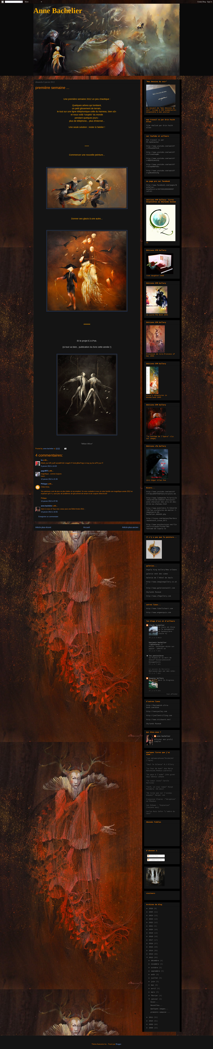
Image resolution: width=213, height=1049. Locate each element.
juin (153, 982)
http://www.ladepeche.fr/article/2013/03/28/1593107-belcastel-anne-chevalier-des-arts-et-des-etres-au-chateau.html (161, 501)
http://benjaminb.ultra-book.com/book (157, 706)
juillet (155, 978)
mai (153, 985)
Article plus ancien (130, 527)
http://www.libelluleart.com (159, 609)
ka (42, 460)
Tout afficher (172, 694)
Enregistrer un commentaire (48, 517)
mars (153, 992)
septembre (156, 971)
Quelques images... (159, 1009)
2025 (151, 912)
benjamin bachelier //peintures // (158, 644)
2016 (151, 944)
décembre (155, 961)
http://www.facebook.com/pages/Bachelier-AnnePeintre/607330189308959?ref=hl (161, 188)
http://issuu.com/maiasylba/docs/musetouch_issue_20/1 (161, 519)
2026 (151, 909)
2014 (151, 951)
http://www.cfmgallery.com (158, 596)
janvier (155, 999)
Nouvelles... (156, 1005)
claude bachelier (157, 625)
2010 (151, 1021)
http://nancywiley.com (156, 711)
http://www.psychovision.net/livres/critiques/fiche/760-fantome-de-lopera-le (161, 527)
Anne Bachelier (57, 11)
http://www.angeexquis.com (158, 612)
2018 (151, 936)
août (153, 975)
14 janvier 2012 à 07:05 (49, 501)
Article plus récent (43, 527)
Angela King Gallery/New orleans (161, 570)
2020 (151, 930)
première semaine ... (160, 1012)
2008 (151, 1028)
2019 (151, 933)
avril (154, 989)
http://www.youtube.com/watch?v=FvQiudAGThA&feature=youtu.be (161, 493)
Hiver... (154, 1002)
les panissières (156, 656)
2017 (151, 940)
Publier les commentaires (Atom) (92, 534)
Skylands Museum (153, 592)
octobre (155, 968)
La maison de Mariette (159, 669)
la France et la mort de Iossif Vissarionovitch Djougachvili (160, 660)
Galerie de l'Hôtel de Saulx (159, 578)
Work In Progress (166, 680)
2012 (151, 957)
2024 (151, 916)
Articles (153, 856)
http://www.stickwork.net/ (158, 720)
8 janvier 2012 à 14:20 (49, 466)
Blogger (118, 1044)
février (155, 996)
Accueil (86, 527)
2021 (151, 926)
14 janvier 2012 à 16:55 (49, 512)
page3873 (44, 471)
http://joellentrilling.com (159, 715)
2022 (151, 922)
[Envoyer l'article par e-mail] (65, 449)
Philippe (44, 484)
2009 (151, 1024)
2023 (151, 919)
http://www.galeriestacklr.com (160, 588)
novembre (155, 964)
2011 (151, 1017)
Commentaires (155, 860)
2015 (151, 947)
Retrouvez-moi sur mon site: (162, 671)
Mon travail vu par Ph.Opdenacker (155, 141)
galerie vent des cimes (157, 574)
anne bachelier (46, 506)
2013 (151, 954)
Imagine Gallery (156, 678)
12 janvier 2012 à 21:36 (49, 479)
